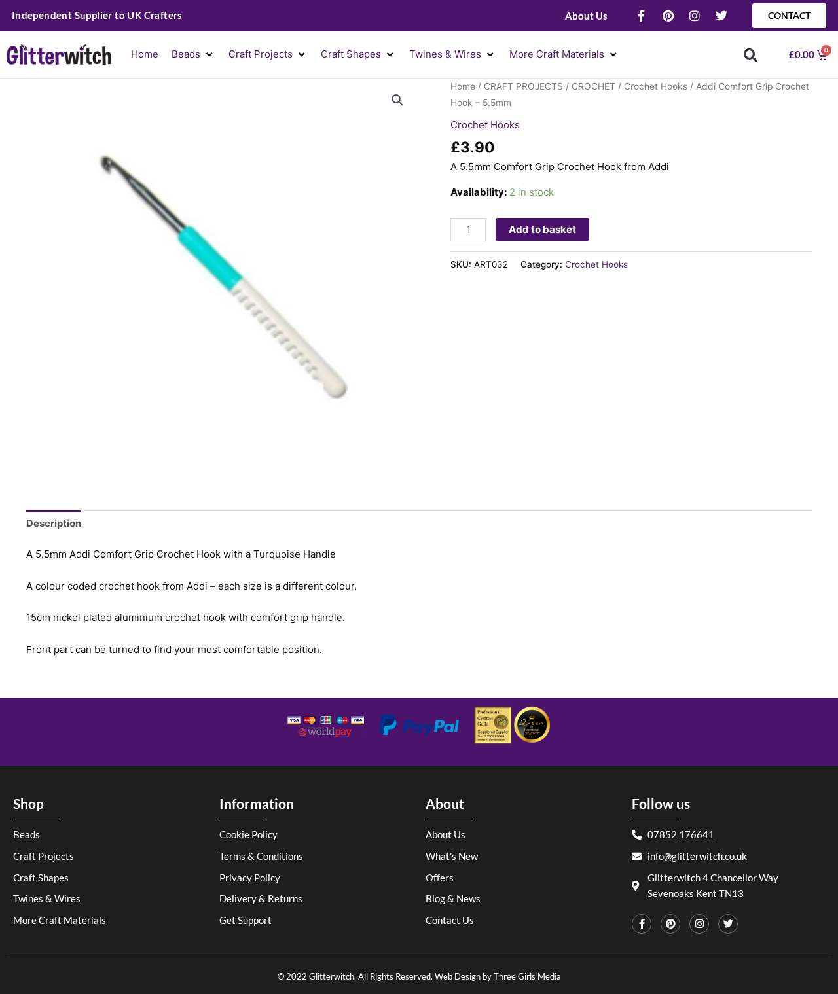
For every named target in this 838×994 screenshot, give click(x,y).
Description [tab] (53, 523)
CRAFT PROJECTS (523, 86)
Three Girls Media (527, 976)
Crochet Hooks (655, 86)
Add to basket (542, 229)
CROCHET (593, 86)
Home (462, 86)
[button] (193, 54)
